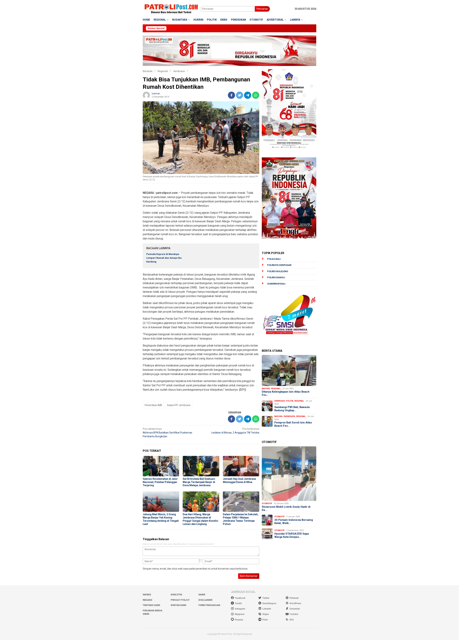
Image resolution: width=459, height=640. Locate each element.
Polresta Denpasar (279, 265)
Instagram (240, 608)
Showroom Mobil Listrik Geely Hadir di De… (286, 508)
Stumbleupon (269, 603)
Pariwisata (289, 416)
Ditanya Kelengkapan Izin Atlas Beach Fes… (285, 393)
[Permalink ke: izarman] (146, 95)
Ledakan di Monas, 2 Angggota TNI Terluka (235, 430)
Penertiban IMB (153, 405)
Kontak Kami (178, 605)
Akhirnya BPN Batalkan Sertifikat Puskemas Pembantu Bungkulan (167, 432)
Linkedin (266, 608)
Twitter (265, 598)
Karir (201, 594)
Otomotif (267, 503)
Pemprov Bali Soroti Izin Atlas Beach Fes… (293, 424)
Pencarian (262, 8)
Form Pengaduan (209, 605)
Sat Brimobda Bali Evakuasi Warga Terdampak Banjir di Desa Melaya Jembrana (199, 482)
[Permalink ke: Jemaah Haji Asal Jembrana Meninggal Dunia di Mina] (241, 466)
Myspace (239, 614)
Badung (266, 388)
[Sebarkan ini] (231, 95)
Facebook (240, 598)
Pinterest (294, 598)
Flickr (265, 619)
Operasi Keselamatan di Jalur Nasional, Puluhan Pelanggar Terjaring (160, 482)
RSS (292, 619)
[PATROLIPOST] (171, 8)
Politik (289, 401)
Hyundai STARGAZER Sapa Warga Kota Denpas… (291, 535)
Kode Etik (176, 594)
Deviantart (295, 608)
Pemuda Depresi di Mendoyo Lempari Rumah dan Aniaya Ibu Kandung (164, 258)
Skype (265, 614)
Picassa (239, 619)
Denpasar (279, 401)
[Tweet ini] (239, 95)
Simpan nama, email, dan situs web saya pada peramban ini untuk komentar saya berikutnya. (195, 568)
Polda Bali (274, 259)
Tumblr (238, 603)
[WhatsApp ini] (255, 95)
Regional (276, 388)
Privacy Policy (180, 600)
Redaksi (147, 600)
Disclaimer (205, 600)
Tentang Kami (151, 605)
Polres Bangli (276, 277)
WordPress (295, 603)
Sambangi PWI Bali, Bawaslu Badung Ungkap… (292, 409)
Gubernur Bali (276, 283)
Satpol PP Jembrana (178, 405)
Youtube (294, 614)
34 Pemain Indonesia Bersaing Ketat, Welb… (293, 521)
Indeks (147, 594)
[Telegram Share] (247, 95)
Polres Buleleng (277, 271)
